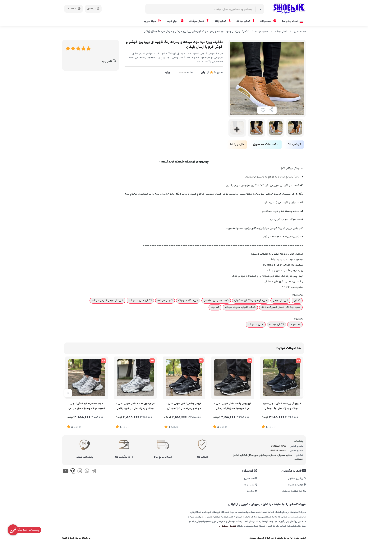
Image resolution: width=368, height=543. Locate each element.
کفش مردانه (243, 21)
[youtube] (65, 472)
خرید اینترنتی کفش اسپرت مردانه (281, 307)
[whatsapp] (87, 472)
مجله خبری (150, 21)
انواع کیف (173, 21)
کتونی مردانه (165, 300)
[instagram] (80, 472)
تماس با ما (249, 485)
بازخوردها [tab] (237, 144)
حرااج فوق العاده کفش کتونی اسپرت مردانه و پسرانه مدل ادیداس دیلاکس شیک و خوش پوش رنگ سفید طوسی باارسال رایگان (135, 406)
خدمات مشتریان (291, 471)
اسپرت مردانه (261, 31)
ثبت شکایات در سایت (292, 491)
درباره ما (251, 491)
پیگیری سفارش (296, 478)
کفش (297, 300)
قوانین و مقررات (296, 485)
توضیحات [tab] (294, 144)
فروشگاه (248, 471)
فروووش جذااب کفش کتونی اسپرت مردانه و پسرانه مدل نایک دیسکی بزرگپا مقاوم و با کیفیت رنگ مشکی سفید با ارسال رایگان (232, 406)
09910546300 (278, 446)
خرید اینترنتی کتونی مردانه (107, 300)
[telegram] (94, 472)
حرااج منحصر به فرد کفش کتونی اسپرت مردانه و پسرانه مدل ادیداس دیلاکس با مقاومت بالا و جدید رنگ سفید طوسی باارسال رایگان (86, 406)
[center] (259, 9)
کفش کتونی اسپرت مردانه (240, 307)
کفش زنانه (220, 21)
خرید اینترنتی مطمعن (216, 300)
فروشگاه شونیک (188, 300)
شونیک (215, 307)
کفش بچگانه (197, 21)
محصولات (265, 21)
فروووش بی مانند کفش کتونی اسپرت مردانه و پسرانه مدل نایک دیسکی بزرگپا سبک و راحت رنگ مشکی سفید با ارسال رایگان (281, 406)
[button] (300, 393)
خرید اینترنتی (280, 300)
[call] (72, 472)
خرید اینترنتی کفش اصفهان (250, 300)
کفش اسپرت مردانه (140, 300)
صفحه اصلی (300, 31)
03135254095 (278, 451)
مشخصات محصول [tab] (265, 144)
